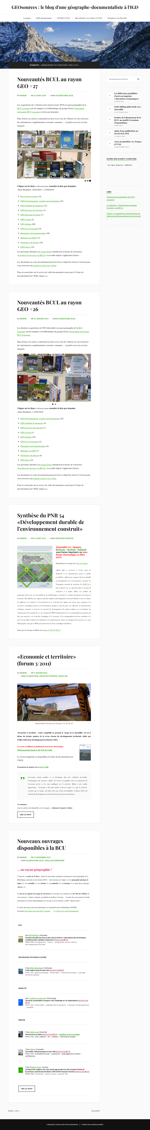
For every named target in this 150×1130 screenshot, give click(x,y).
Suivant (96, 1111)
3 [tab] (90, 181)
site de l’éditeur (82, 563)
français (61, 549)
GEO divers (25, 247)
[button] (21, 154)
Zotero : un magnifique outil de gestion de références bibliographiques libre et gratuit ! (124, 216)
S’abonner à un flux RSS (117, 18)
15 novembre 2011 (42, 857)
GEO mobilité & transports (31, 205)
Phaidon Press (35, 1067)
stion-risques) (32, 196)
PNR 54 (86, 584)
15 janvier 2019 (41, 319)
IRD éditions (34, 935)
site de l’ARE (44, 767)
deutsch (71, 549)
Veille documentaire (44, 18)
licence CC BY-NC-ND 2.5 (52, 630)
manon (23, 95)
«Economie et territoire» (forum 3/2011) (46, 660)
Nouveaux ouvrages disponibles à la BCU (41, 844)
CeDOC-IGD (63, 676)
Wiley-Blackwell (36, 968)
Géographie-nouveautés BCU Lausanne (37, 911)
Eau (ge (23, 196)
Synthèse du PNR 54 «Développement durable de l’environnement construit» (50, 522)
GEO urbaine (26, 224)
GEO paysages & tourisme (31, 210)
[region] (54, 155)
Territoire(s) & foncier (29, 242)
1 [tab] (85, 181)
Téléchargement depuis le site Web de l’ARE (34, 750)
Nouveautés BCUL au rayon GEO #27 (49, 82)
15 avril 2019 (40, 95)
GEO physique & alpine (30, 214)
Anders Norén (97, 1124)
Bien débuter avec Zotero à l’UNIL (88, 18)
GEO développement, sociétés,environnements (39, 201)
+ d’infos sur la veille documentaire (66, 911)
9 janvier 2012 (40, 673)
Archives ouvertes (64, 538)
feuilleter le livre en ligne (69, 1034)
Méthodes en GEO (28, 237)
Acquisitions (62, 95)
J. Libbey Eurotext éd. (37, 998)
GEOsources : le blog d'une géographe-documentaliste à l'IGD (75, 7)
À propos (27, 18)
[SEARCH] (138, 79)
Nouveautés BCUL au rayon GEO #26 (49, 305)
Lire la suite (25, 815)
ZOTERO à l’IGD (63, 18)
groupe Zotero (46, 251)
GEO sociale (25, 219)
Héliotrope (34, 1032)
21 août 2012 (40, 538)
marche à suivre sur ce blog (44, 265)
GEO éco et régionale (29, 228)
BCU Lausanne (23, 108)
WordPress (73, 1124)
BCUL (71, 95)
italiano (81, 549)
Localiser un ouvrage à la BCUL (31, 255)
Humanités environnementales (33, 233)
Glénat (32, 1049)
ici (46, 275)
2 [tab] (88, 181)
